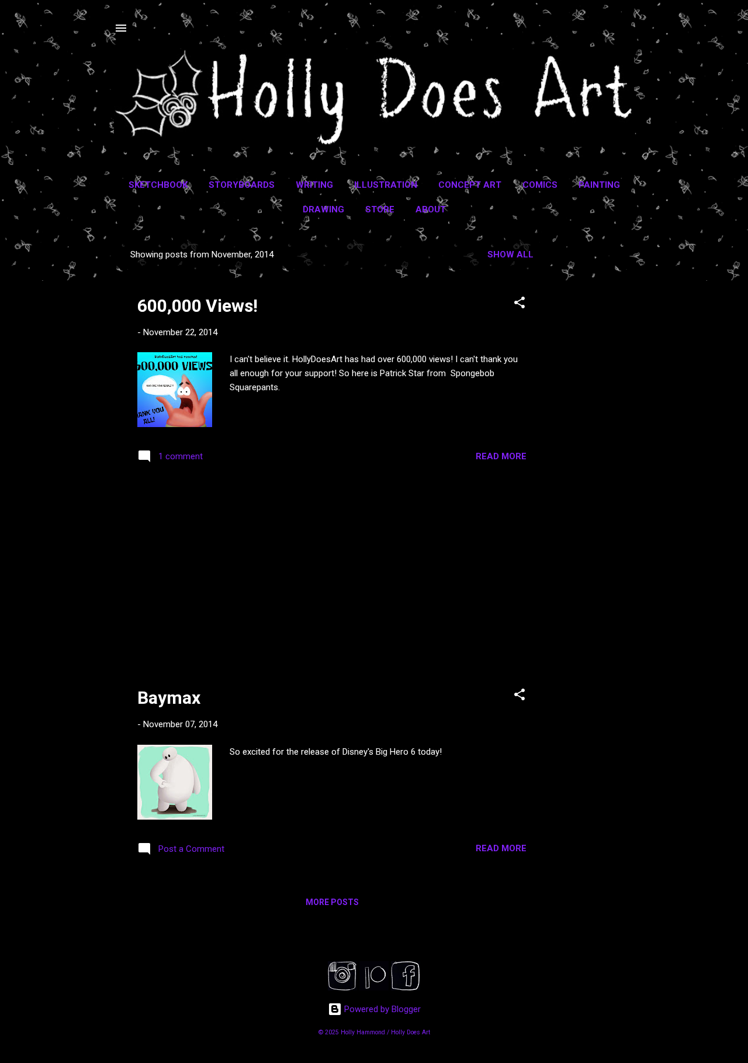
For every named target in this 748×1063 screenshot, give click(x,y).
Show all (510, 254)
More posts (332, 902)
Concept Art (469, 185)
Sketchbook (158, 185)
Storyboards (242, 185)
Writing (314, 185)
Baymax (168, 697)
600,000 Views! (197, 305)
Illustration (385, 185)
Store (379, 209)
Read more (501, 456)
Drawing (323, 209)
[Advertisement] (596, 415)
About (430, 209)
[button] (519, 304)
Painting (599, 185)
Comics (539, 185)
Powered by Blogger (381, 1009)
